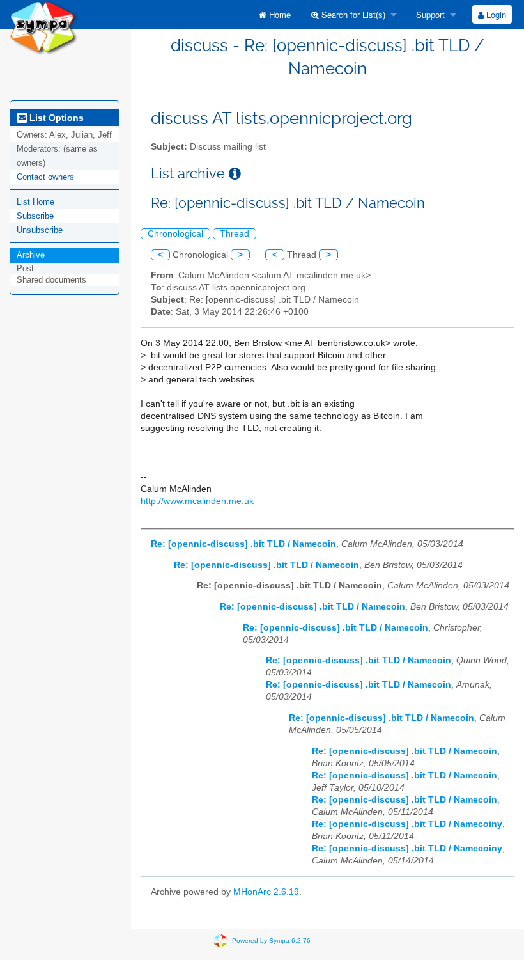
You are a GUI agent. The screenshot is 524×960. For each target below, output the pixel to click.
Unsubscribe (40, 230)
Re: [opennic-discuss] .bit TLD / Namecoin (243, 544)
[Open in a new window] (235, 174)
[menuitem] (275, 14)
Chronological (175, 234)
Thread (234, 234)
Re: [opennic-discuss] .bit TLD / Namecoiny (407, 824)
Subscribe (35, 216)
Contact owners (45, 177)
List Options (55, 118)
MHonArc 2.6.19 (266, 892)
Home (278, 14)
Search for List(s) (352, 14)
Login (495, 14)
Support (429, 14)
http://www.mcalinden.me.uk (197, 501)
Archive (31, 255)
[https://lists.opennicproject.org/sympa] (44, 26)
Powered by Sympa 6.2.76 (271, 939)
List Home (35, 202)
